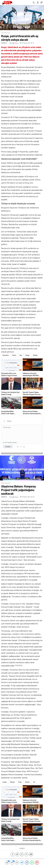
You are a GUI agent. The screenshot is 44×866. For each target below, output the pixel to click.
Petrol (14, 355)
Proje (20, 782)
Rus (21, 355)
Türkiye (35, 355)
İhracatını (6, 355)
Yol (34, 782)
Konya (5, 782)
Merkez (12, 782)
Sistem (27, 782)
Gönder (8, 447)
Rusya (27, 355)
